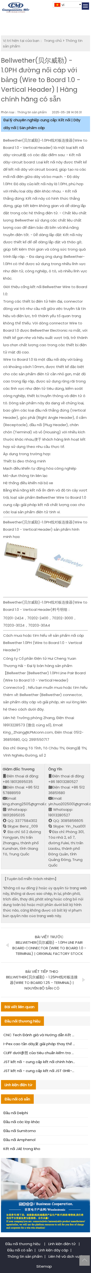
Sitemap (44, 1266)
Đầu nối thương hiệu (23, 1243)
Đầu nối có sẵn (20, 1250)
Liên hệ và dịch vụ (64, 1256)
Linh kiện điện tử (62, 1243)
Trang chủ (53, 40)
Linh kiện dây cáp (53, 1250)
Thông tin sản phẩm (24, 1256)
